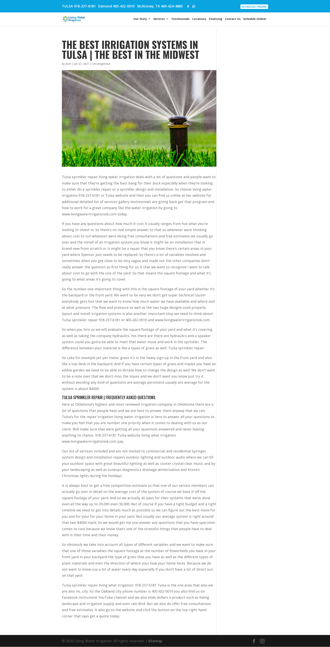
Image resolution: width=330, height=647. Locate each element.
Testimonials (180, 19)
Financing (215, 19)
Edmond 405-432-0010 (116, 6)
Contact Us (233, 19)
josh (68, 64)
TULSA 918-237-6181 (79, 6)
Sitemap (155, 641)
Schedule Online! (254, 19)
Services (159, 19)
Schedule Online (254, 6)
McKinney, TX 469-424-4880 (160, 6)
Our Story (140, 19)
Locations (199, 19)
